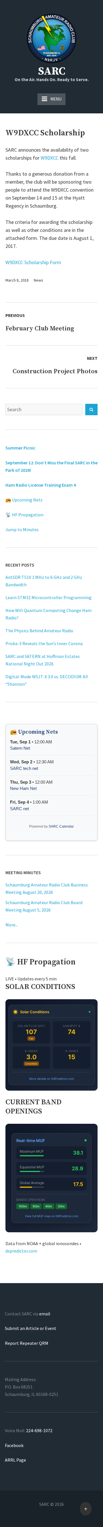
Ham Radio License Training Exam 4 (40, 485)
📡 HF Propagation (24, 514)
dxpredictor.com (21, 1251)
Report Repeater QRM (26, 1343)
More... (11, 925)
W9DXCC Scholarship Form (33, 262)
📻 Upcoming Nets (24, 500)
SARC (51, 71)
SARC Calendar (61, 826)
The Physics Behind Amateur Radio (39, 630)
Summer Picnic (20, 448)
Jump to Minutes (22, 529)
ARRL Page (15, 1460)
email (44, 1314)
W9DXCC (49, 157)
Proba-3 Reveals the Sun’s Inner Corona (44, 643)
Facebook (14, 1445)
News (38, 280)
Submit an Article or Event (30, 1328)
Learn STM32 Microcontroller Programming (48, 597)
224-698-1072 (39, 1430)
